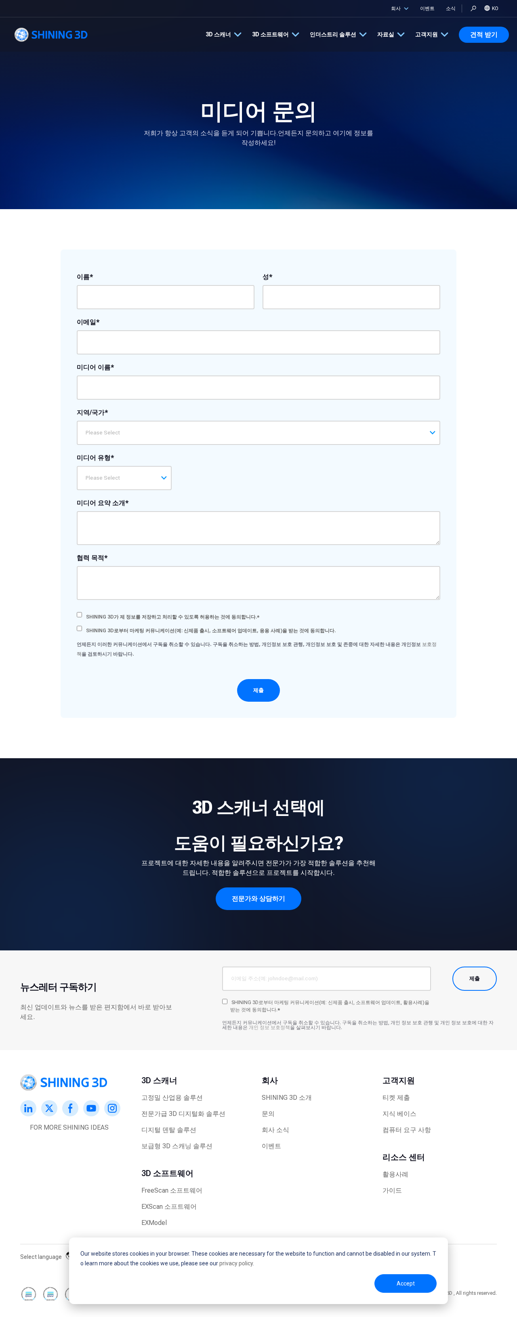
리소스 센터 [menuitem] (403, 1157)
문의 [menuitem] (268, 1114)
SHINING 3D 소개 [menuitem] (287, 1097)
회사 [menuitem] (270, 1080)
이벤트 (427, 8)
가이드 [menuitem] (392, 1190)
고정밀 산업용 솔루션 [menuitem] (172, 1097)
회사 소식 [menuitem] (275, 1130)
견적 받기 (484, 34)
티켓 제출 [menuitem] (396, 1097)
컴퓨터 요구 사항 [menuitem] (406, 1130)
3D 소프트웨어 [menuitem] (167, 1173)
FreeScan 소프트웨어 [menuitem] (171, 1190)
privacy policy (236, 1263)
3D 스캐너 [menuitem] (159, 1080)
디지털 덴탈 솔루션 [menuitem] (168, 1130)
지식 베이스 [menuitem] (399, 1114)
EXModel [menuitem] (154, 1223)
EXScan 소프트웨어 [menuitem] (169, 1206)
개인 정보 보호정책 (269, 1027)
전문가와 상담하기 (258, 898)
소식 (451, 8)
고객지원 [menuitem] (398, 1080)
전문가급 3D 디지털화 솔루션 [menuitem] (183, 1114)
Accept (406, 1283)
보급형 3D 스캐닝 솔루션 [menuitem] (176, 1146)
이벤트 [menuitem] (271, 1146)
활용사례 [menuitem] (395, 1174)
